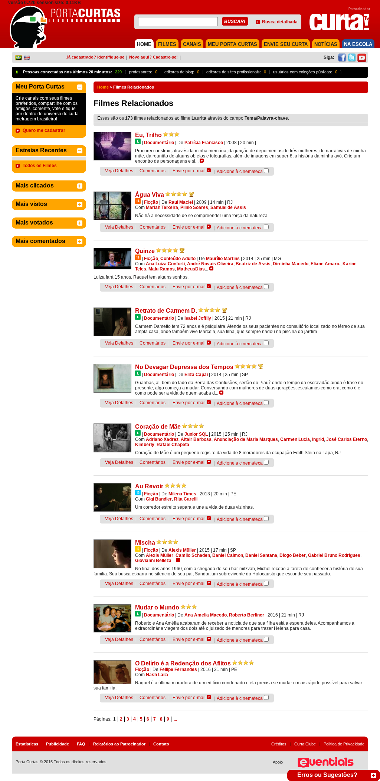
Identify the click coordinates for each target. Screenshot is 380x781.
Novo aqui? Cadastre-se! (153, 57)
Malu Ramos (161, 269)
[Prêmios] (191, 194)
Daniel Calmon (227, 555)
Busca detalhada (280, 21)
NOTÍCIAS (325, 44)
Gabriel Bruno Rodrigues (334, 555)
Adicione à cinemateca (240, 171)
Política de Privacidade (344, 744)
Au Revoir (149, 486)
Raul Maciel (180, 202)
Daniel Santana (261, 555)
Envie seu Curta (286, 44)
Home (103, 87)
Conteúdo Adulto (178, 258)
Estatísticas (27, 744)
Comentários (153, 170)
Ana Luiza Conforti (165, 263)
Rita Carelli (185, 499)
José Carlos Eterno (346, 439)
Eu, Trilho (148, 135)
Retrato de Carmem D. (166, 311)
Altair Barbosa (196, 439)
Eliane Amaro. (325, 263)
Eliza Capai (196, 374)
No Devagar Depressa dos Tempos (184, 367)
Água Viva (149, 195)
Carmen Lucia (295, 439)
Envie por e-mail (189, 170)
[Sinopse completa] (202, 161)
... (175, 719)
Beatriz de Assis (253, 263)
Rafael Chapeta (173, 444)
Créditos (278, 744)
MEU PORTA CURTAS (232, 44)
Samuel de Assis (228, 207)
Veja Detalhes (119, 170)
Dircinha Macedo (290, 263)
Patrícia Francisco (203, 142)
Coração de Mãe (158, 426)
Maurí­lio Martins (223, 258)
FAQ (81, 744)
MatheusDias (191, 269)
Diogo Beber (292, 555)
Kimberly (144, 444)
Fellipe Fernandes (178, 669)
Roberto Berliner (246, 615)
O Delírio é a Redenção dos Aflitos (183, 663)
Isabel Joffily (197, 318)
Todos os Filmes (40, 165)
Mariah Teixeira (162, 207)
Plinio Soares (194, 207)
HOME (144, 44)
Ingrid (318, 439)
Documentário (159, 142)
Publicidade (57, 744)
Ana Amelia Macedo (205, 615)
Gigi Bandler (159, 499)
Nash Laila (157, 674)
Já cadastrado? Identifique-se (95, 57)
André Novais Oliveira (210, 263)
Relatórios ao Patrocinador (119, 744)
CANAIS (192, 44)
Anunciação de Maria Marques (246, 439)
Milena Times (182, 493)
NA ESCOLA (358, 44)
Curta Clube (305, 744)
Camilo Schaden (193, 555)
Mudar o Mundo (157, 607)
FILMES (167, 44)
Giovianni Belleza (153, 560)
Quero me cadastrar (44, 130)
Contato (161, 744)
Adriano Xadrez (162, 439)
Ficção (151, 202)
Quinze (145, 251)
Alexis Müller (182, 550)
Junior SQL (196, 434)
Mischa (145, 542)
